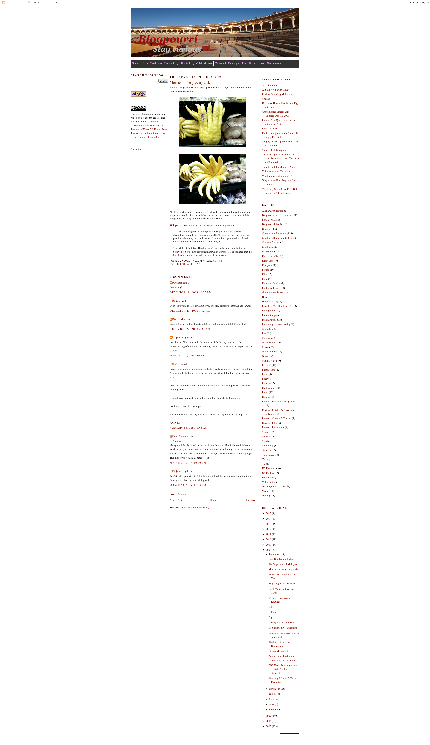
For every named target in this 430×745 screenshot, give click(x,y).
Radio (265, 392)
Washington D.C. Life (273, 486)
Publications (253, 63)
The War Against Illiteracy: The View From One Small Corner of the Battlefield (280, 158)
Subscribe (136, 149)
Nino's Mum (179, 319)
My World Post (270, 351)
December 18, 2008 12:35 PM (191, 292)
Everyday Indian (270, 256)
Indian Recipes (270, 315)
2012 (269, 529)
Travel (265, 459)
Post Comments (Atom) (196, 507)
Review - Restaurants (273, 427)
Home (213, 500)
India (239, 248)
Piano (265, 374)
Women (266, 491)
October (273, 693)
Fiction (265, 269)
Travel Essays (227, 63)
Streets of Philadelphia (274, 150)
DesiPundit (268, 251)
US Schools (268, 477)
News (265, 356)
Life (264, 333)
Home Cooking (270, 301)
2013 (269, 523)
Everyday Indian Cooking (155, 63)
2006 (269, 721)
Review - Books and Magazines (278, 401)
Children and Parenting (274, 233)
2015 (269, 513)
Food (265, 278)
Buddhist (228, 231)
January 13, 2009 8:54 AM (189, 428)
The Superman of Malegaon (283, 564)
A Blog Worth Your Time (282, 622)
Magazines (267, 338)
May (272, 699)
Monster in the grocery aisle (190, 82)
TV (263, 463)
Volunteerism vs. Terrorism (276, 171)
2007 (269, 715)
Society (266, 436)
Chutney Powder (271, 242)
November (275, 688)
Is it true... (274, 612)
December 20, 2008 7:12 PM (190, 310)
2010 (269, 539)
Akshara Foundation (273, 210)
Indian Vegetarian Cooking (276, 324)
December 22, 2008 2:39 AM (190, 329)
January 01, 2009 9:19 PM (188, 355)
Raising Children (197, 63)
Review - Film (269, 422)
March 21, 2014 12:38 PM (188, 485)
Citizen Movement (278, 651)
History (266, 297)
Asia (223, 255)
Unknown (178, 364)
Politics (266, 383)
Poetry (265, 378)
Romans (190, 255)
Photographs (268, 369)
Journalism (267, 328)
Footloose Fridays (271, 287)
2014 (269, 518)
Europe (222, 251)
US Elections (269, 468)
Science (266, 432)
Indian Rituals (269, 319)
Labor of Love (269, 128)
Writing (266, 495)
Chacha (266, 98)
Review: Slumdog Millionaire (277, 94)
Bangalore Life (269, 219)
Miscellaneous (269, 342)
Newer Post (176, 500)
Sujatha (177, 301)
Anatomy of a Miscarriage (276, 89)
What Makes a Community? (277, 175)
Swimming (267, 445)
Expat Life (267, 260)
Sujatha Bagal (180, 337)
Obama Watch (269, 360)
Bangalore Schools (272, 224)
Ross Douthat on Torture (281, 558)
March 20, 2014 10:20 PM (188, 462)
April (272, 704)
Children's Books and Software (278, 237)
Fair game (267, 265)
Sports (265, 441)
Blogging (267, 228)
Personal (275, 63)
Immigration (268, 310)
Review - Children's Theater (276, 418)
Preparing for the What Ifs (282, 583)
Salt (271, 606)
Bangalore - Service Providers (277, 215)
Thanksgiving (269, 454)
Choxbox (178, 282)
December (275, 554)
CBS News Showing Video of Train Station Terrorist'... (283, 669)
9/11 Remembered (271, 85)
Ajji (270, 617)
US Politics (268, 473)
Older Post (249, 500)
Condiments (268, 247)
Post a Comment (178, 494)
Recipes (266, 396)
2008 (269, 549)
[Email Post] (220, 261)
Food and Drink (190, 264)
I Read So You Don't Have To (277, 306)
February (274, 709)
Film (264, 274)
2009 (269, 544)
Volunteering (269, 482)
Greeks (177, 255)
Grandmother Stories (273, 292)
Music (265, 347)
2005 (269, 726)
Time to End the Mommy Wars (278, 166)
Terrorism (267, 450)
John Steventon (181, 436)
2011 (269, 534)
